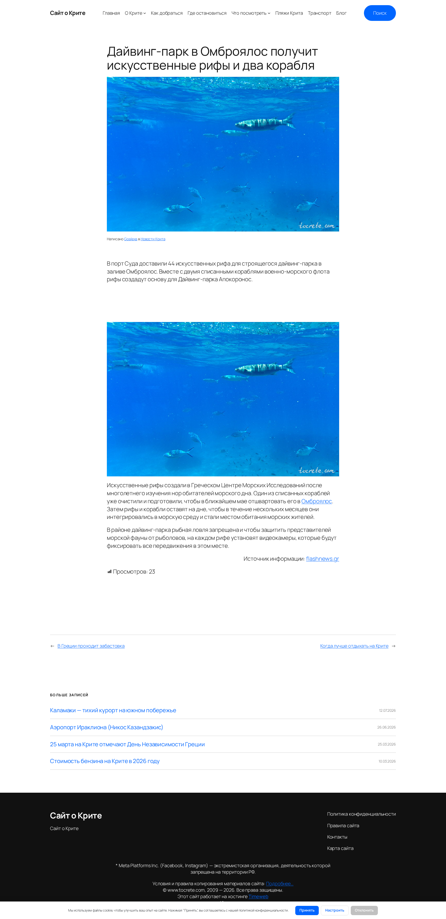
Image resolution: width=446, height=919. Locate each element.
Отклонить (364, 910)
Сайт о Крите (67, 13)
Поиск (380, 13)
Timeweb (258, 896)
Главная (111, 13)
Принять (307, 910)
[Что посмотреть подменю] (269, 13)
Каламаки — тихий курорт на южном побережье (113, 710)
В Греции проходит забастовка (91, 646)
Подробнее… (279, 883)
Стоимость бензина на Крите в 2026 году (105, 761)
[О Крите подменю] (144, 13)
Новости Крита (153, 238)
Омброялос (316, 501)
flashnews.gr (322, 558)
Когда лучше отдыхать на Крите (354, 646)
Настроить (334, 910)
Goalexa (130, 238)
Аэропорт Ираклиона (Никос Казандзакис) (106, 727)
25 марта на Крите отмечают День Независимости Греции (127, 744)
